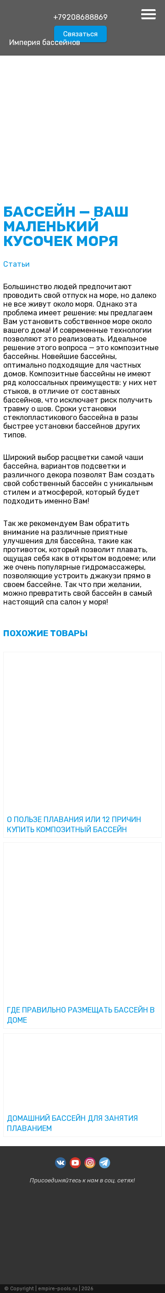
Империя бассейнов (44, 42)
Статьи (16, 264)
